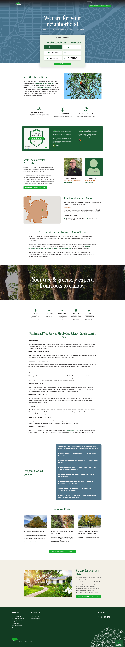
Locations (30, 71)
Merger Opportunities (17, 621)
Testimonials (15, 627)
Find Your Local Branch (18, 618)
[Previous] (45, 147)
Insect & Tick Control (73, 53)
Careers (84, 6)
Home (25, 71)
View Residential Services (88, 596)
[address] (69, 37)
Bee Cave (68, 248)
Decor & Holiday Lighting (73, 58)
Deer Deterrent (54, 58)
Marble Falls (38, 83)
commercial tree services (44, 87)
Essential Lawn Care (72, 430)
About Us (75, 6)
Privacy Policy (15, 623)
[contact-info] (62, 37)
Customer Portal (107, 2)
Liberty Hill (62, 248)
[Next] (47, 147)
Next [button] (62, 63)
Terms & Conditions (17, 625)
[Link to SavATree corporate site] (17, 4)
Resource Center (35, 618)
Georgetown (39, 248)
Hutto (90, 246)
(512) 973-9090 (98, 2)
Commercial (54, 6)
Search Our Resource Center (62, 551)
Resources (65, 6)
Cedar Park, (32, 248)
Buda (86, 246)
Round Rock (50, 83)
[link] (35, 316)
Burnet (44, 83)
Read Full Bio (68, 182)
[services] (55, 37)
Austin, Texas (36, 71)
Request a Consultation (100, 6)
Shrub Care (54, 52)
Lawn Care (73, 47)
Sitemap (32, 641)
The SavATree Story (17, 616)
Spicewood (54, 248)
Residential (43, 6)
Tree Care (54, 47)
